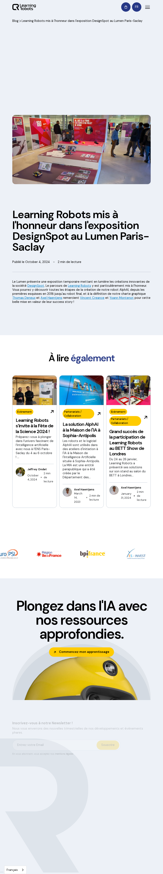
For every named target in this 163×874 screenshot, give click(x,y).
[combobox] (15, 870)
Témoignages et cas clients (106, 801)
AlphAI (122, 789)
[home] (24, 7)
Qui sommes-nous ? (103, 785)
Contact (144, 808)
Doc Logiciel (126, 781)
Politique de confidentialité (75, 869)
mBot (121, 803)
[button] (126, 7)
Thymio (122, 796)
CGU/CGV (131, 869)
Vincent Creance (92, 298)
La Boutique (145, 799)
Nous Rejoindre (103, 832)
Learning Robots (79, 286)
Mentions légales (109, 869)
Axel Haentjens (51, 298)
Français (12, 870)
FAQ (120, 817)
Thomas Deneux (23, 298)
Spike (121, 810)
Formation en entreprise (87, 797)
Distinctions (105, 823)
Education (87, 786)
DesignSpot (35, 286)
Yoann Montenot (122, 298)
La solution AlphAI (144, 785)
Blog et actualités (103, 814)
